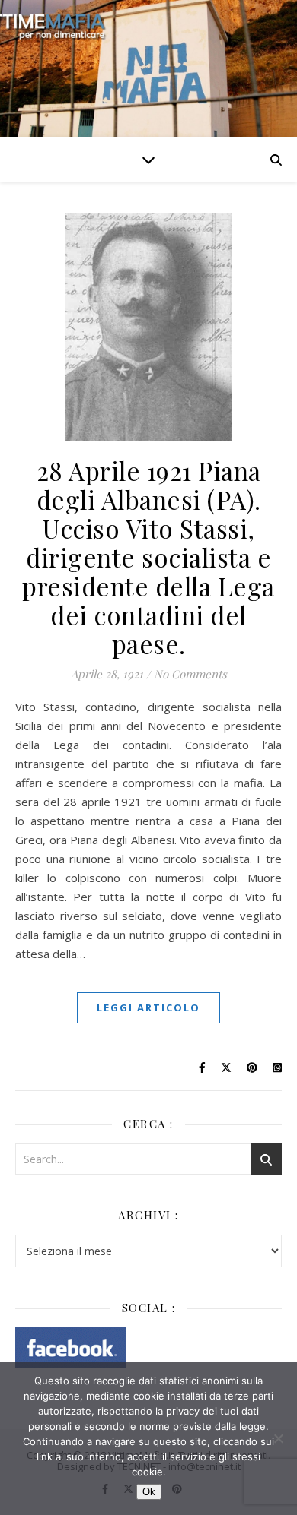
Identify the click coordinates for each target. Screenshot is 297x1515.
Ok (148, 1492)
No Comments (190, 674)
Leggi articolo (148, 1007)
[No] (278, 1438)
